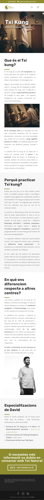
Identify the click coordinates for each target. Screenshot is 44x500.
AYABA (31, 497)
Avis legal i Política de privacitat (15, 479)
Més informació (22, 467)
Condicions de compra (18, 481)
